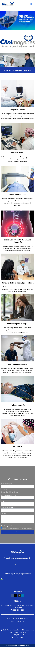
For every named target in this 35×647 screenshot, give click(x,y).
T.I (8, 492)
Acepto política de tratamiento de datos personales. (17, 528)
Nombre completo (6, 484)
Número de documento (8, 495)
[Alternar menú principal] (31, 4)
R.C (12, 492)
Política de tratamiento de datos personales (17, 558)
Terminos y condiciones (8, 526)
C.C (4, 492)
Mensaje (3, 514)
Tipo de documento (7, 490)
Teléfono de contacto (8, 507)
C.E (17, 492)
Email (2, 501)
